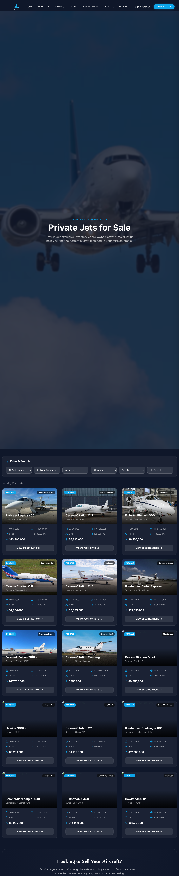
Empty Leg (43, 6)
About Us (60, 6)
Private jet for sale (116, 6)
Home (29, 6)
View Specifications (28, 548)
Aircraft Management (84, 6)
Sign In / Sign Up (142, 6)
